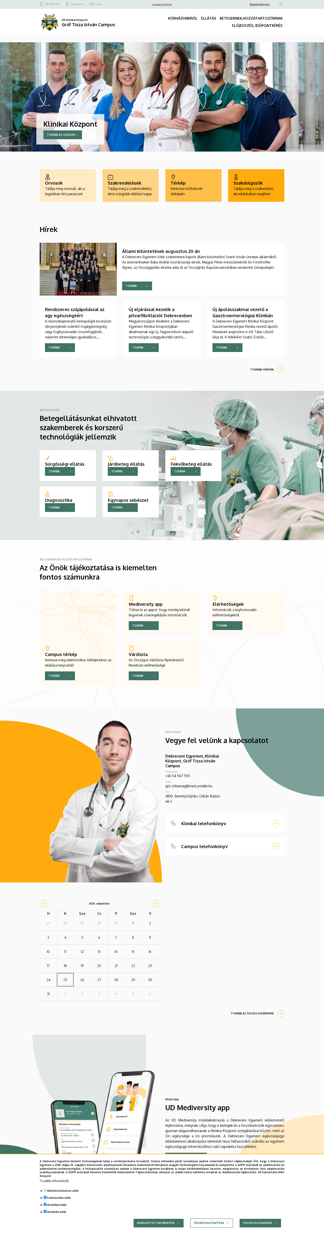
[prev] (43, 903)
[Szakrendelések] (130, 185)
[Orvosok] (68, 185)
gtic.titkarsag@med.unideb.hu (188, 786)
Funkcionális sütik (59, 1197)
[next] (155, 903)
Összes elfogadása (257, 1223)
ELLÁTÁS (208, 18)
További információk (54, 1181)
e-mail (98, 4)
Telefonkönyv (77, 4)
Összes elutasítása (209, 1223)
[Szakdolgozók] (256, 185)
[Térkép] (193, 185)
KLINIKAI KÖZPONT (162, 5)
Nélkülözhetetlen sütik (62, 1190)
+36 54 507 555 (52, 4)
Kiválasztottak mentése (156, 1223)
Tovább (131, 285)
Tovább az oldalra (61, 134)
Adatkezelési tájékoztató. (239, 1172)
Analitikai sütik (56, 1204)
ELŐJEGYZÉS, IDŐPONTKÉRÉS (257, 25)
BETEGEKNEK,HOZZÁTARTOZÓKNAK (251, 18)
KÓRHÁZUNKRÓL (182, 18)
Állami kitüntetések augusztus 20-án (161, 251)
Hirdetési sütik (56, 1212)
